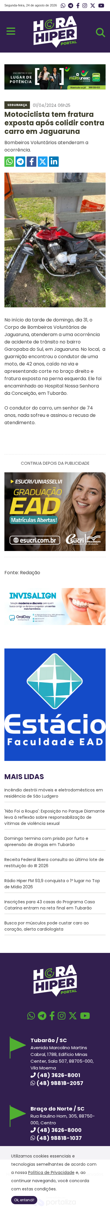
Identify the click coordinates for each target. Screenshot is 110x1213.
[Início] (55, 46)
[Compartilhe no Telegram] (20, 161)
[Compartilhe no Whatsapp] (9, 161)
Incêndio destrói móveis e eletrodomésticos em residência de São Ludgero (53, 793)
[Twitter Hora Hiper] (92, 6)
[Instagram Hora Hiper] (84, 6)
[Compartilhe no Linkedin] (54, 161)
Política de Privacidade (51, 1172)
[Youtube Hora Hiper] (101, 6)
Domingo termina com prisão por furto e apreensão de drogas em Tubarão (46, 841)
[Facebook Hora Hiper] (77, 6)
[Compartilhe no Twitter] (43, 161)
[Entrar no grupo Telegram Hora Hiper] (70, 6)
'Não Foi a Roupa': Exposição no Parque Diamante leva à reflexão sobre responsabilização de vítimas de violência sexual (54, 817)
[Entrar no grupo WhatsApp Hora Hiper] (63, 6)
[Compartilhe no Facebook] (31, 161)
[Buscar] (101, 33)
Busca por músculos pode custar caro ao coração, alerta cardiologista (46, 926)
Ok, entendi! (24, 1199)
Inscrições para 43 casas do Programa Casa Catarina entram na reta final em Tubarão (49, 905)
